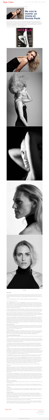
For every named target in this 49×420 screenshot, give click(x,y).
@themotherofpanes (41, 409)
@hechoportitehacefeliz (29, 409)
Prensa (26, 8)
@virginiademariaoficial (23, 409)
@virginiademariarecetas (36, 409)
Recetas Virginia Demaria (41, 412)
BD (43, 418)
